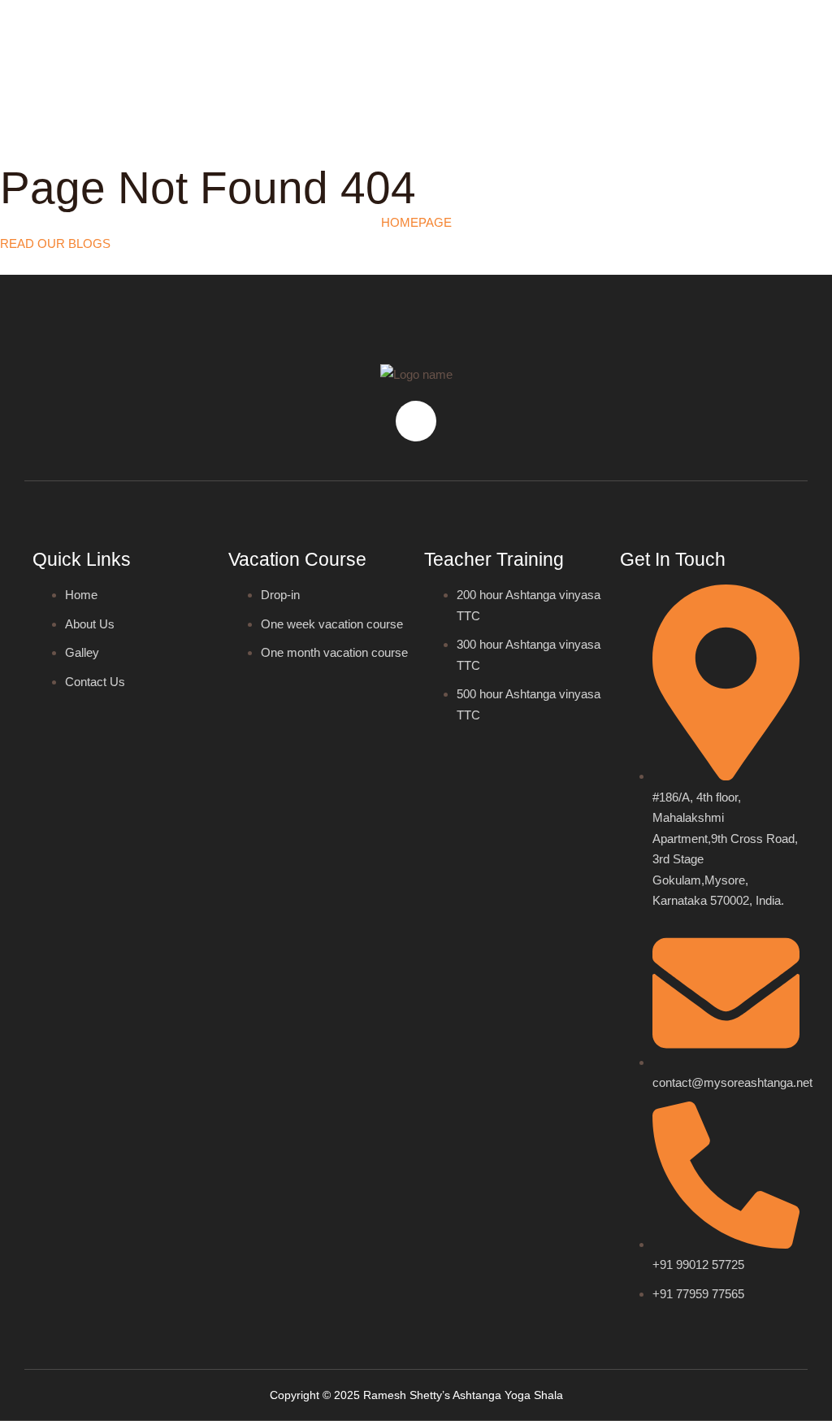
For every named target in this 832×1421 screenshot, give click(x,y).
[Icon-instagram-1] (416, 421)
